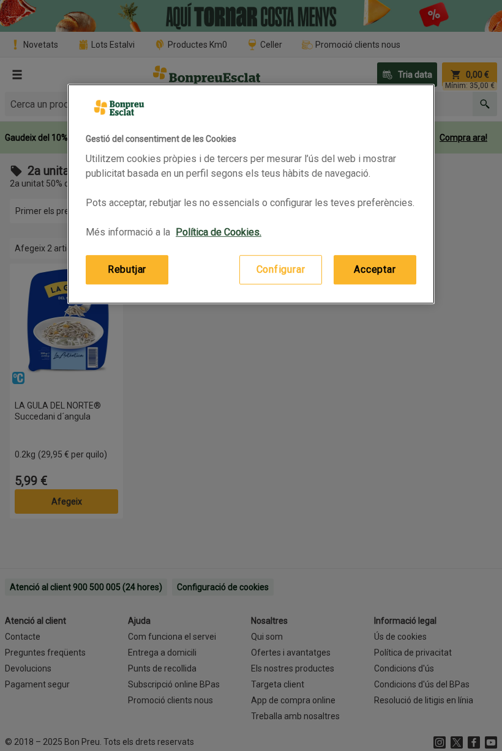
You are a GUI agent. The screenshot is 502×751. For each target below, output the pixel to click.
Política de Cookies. (218, 232)
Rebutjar (127, 269)
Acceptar (374, 269)
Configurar (281, 269)
